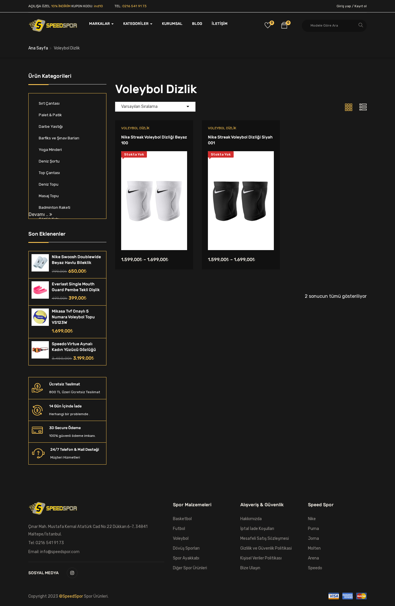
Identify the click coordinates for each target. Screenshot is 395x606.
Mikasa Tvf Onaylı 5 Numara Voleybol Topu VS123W (73, 317)
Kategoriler (136, 23)
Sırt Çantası (49, 103)
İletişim (220, 23)
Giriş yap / (345, 6)
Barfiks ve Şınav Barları (59, 138)
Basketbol (182, 518)
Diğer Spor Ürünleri (190, 568)
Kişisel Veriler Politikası (261, 558)
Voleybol (181, 538)
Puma (313, 528)
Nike (312, 518)
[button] (284, 26)
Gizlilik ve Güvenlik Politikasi (266, 548)
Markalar (100, 23)
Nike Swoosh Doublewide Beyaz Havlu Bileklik (76, 259)
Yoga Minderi (50, 149)
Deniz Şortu (49, 161)
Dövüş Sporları (186, 548)
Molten (314, 548)
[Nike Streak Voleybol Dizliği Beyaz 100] (154, 155)
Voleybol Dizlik (135, 128)
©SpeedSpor (71, 596)
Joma (313, 538)
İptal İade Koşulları (257, 528)
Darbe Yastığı (51, 126)
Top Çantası (49, 173)
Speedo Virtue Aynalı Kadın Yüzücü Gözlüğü (74, 346)
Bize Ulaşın (250, 568)
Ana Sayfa (38, 48)
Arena (313, 558)
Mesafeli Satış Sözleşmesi (264, 538)
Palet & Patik (50, 115)
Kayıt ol (361, 6)
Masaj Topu (49, 196)
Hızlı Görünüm (154, 235)
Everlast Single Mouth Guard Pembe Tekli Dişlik (76, 287)
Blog (197, 23)
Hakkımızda (251, 518)
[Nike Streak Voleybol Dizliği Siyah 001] (241, 155)
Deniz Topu (48, 184)
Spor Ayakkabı (186, 558)
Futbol (179, 528)
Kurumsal (172, 23)
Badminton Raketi (54, 207)
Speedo (315, 568)
